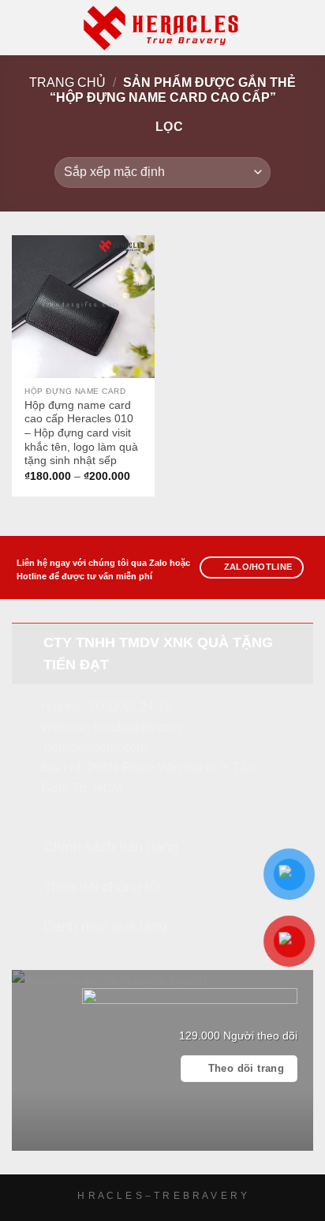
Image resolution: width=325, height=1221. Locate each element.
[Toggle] (27, 642)
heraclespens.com (95, 747)
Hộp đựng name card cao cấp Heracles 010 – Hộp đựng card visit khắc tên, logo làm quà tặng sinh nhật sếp (81, 433)
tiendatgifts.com (137, 727)
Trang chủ (67, 82)
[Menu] (21, 27)
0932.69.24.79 (131, 706)
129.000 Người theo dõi (238, 1036)
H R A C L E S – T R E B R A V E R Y (162, 1195)
